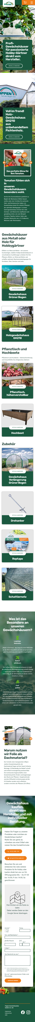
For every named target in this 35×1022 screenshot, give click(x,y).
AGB (6, 1015)
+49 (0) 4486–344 (14, 851)
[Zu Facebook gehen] (22, 1013)
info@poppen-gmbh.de (17, 858)
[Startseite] (9, 3)
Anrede (7, 928)
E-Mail (7, 948)
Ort (24, 942)
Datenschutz (8, 1013)
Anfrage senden (13, 980)
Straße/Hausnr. (9, 941)
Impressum (8, 1011)
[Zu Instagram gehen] (27, 1013)
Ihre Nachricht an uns (11, 954)
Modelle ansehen (14, 66)
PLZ (20, 941)
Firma (21, 928)
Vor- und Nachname (11, 935)
